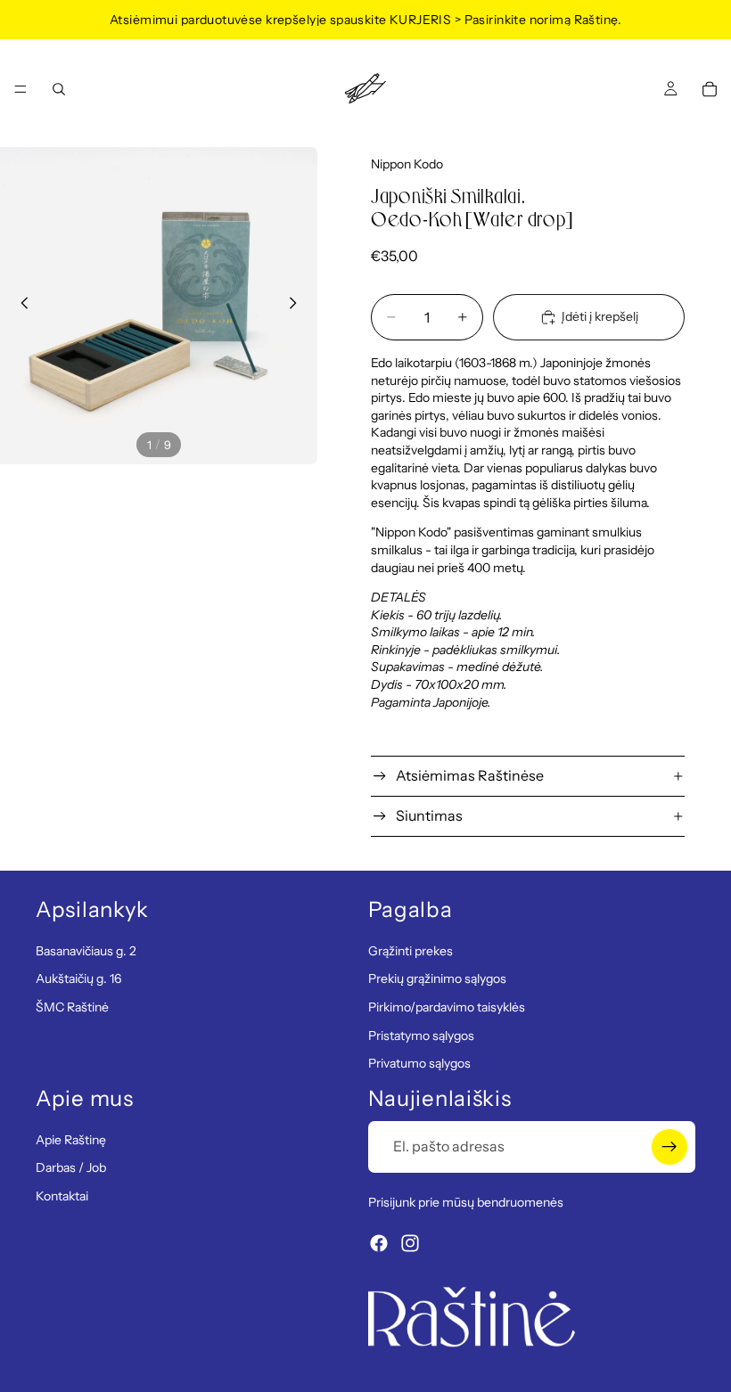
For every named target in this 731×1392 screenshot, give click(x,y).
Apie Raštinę (71, 1140)
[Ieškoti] (58, 89)
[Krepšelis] (709, 89)
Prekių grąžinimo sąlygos (437, 979)
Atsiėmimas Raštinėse (470, 775)
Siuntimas (429, 815)
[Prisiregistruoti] (669, 1147)
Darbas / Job (71, 1168)
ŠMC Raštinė (72, 1007)
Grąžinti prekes (410, 951)
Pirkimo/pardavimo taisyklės (446, 1007)
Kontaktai (62, 1196)
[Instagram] (410, 1244)
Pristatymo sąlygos (421, 1036)
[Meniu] (20, 89)
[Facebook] (379, 1244)
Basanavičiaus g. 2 (86, 951)
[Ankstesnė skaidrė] (19, 305)
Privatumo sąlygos (419, 1064)
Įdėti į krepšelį (600, 316)
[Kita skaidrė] (297, 305)
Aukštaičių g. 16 (78, 979)
